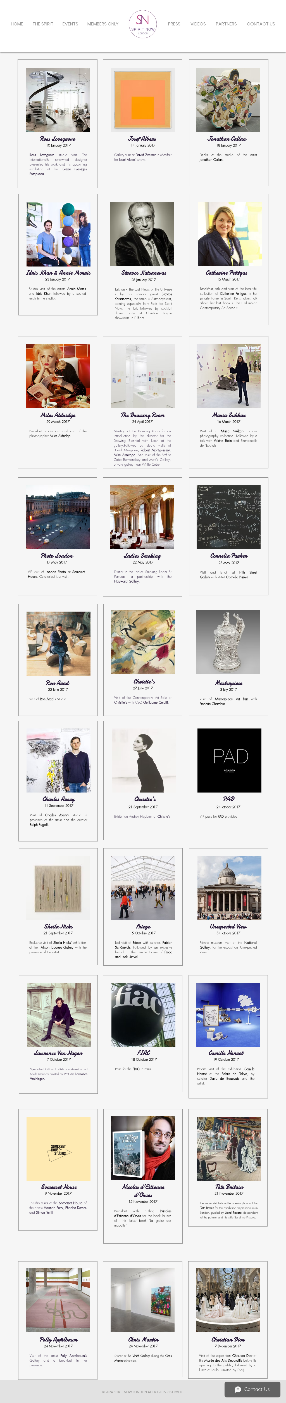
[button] (70, 24)
